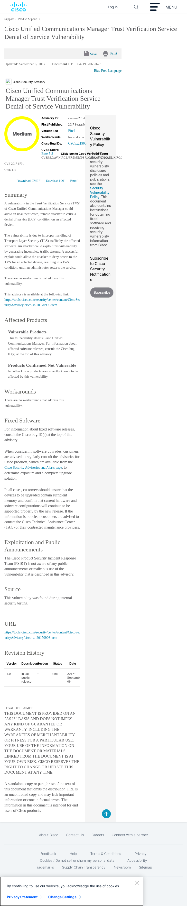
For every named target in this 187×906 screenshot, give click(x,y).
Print (113, 53)
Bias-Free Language (108, 71)
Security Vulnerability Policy (99, 192)
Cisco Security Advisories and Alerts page (33, 467)
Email (74, 181)
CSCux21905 (77, 143)
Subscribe (102, 292)
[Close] (136, 883)
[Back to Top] (106, 813)
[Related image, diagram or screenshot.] (9, 82)
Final (71, 131)
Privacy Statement (22, 897)
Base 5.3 (47, 154)
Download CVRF (28, 181)
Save (93, 54)
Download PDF (55, 181)
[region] (71, 891)
